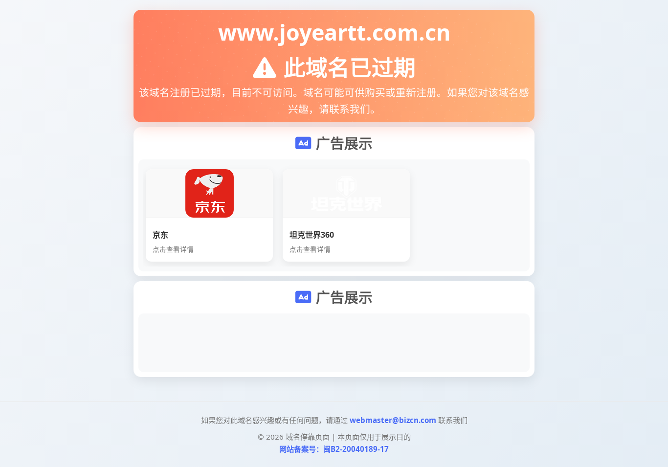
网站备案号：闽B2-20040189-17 (334, 449)
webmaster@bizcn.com (393, 420)
